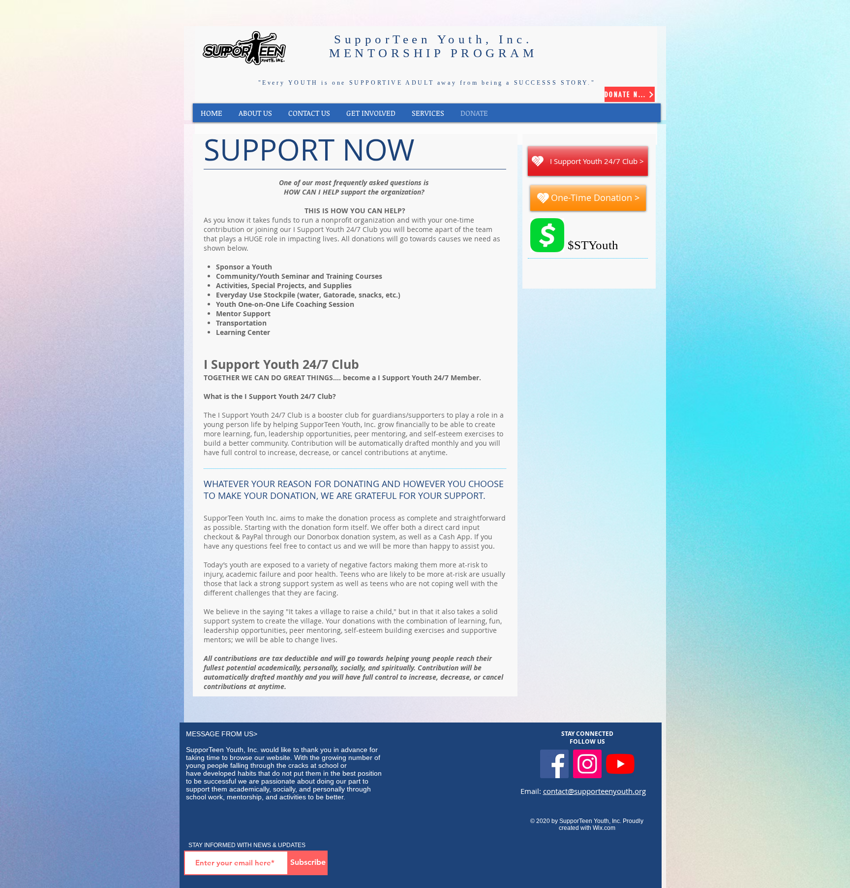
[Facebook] (554, 764)
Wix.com (604, 827)
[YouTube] (620, 764)
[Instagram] (587, 764)
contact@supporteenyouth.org (594, 791)
